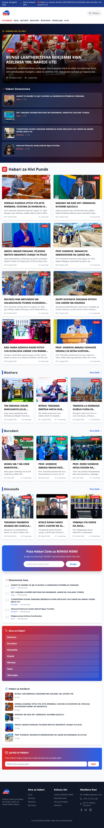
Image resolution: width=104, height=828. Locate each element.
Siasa (30, 794)
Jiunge (73, 564)
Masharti (58, 805)
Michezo (31, 798)
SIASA (16, 20)
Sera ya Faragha (61, 802)
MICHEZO (24, 20)
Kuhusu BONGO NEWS (63, 794)
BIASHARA (34, 20)
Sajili (93, 764)
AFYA (66, 20)
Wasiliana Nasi (60, 798)
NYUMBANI (7, 20)
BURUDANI (45, 20)
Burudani (32, 805)
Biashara (32, 802)
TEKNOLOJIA (57, 20)
